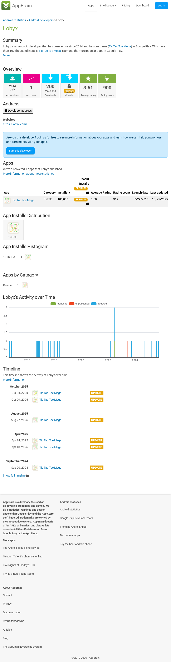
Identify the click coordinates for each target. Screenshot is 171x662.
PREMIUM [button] (81, 188)
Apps (91, 5)
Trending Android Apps (73, 526)
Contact (7, 595)
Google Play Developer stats (76, 518)
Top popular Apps (70, 535)
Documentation (12, 612)
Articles (7, 629)
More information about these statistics (28, 173)
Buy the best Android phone (76, 544)
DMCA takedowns (13, 620)
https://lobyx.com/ (15, 124)
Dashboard (142, 5)
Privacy (7, 603)
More (6, 55)
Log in (161, 5)
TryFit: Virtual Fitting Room (18, 573)
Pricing (126, 5)
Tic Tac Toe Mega (120, 46)
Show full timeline (14, 475)
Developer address (19, 110)
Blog (5, 638)
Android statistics (70, 509)
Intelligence (108, 5)
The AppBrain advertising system (22, 646)
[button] (87, 203)
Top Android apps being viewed (21, 547)
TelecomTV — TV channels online (22, 556)
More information (14, 380)
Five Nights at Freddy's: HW (19, 565)
